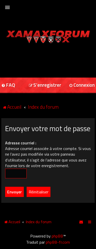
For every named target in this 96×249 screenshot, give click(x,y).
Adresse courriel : (20, 143)
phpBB (57, 236)
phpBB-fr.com (58, 242)
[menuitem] (45, 85)
